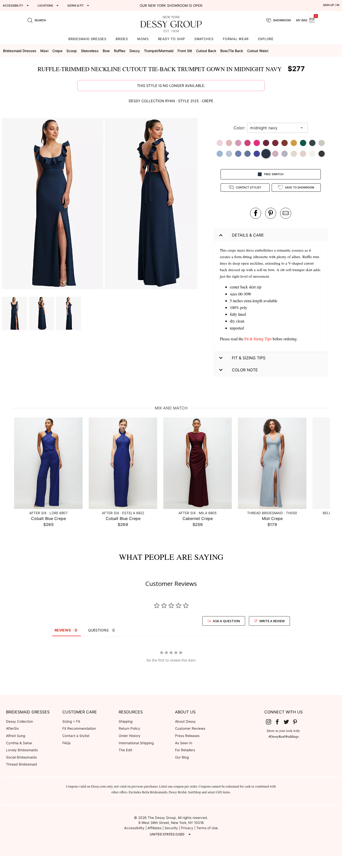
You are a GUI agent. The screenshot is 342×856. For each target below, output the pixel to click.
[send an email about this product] (285, 213)
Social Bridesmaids (21, 757)
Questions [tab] (98, 630)
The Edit (125, 750)
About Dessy (185, 721)
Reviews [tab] (63, 630)
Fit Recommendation (79, 728)
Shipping (125, 721)
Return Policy (129, 728)
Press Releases (187, 736)
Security (171, 828)
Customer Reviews (190, 728)
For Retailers (185, 750)
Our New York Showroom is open (171, 6)
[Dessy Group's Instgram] (270, 721)
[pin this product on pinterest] (270, 213)
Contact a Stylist (75, 736)
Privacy (187, 828)
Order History (129, 736)
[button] (53, 204)
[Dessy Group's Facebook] (279, 721)
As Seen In (183, 743)
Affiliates (154, 828)
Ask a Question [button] (226, 621)
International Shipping (136, 743)
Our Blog (182, 757)
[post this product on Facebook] (255, 213)
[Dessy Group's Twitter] (288, 721)
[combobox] (273, 128)
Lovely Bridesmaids (22, 750)
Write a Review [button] (272, 621)
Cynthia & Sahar (19, 743)
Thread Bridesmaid (21, 764)
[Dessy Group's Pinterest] (297, 721)
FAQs (66, 743)
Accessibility (134, 828)
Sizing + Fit (71, 721)
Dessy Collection (19, 721)
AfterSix (12, 728)
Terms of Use (207, 828)
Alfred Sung (15, 736)
